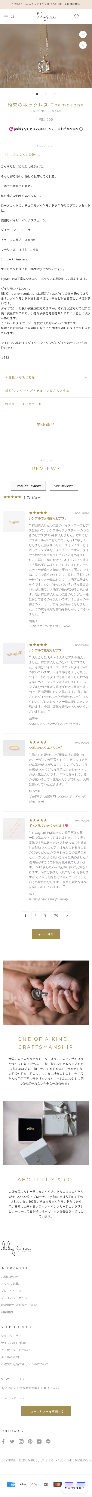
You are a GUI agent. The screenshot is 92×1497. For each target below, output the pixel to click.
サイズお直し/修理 (13, 1343)
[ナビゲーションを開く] (6, 16)
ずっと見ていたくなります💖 (48, 825)
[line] (48, 1441)
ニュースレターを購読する (46, 1411)
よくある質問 (10, 1357)
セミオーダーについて (16, 1350)
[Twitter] (12, 1441)
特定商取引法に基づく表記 (19, 1305)
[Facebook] (3, 1441)
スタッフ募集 (10, 1284)
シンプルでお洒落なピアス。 (48, 518)
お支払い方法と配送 (20, 377)
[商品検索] (13, 16)
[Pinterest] (30, 1441)
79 (56, 915)
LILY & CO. (46, 1460)
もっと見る (46, 934)
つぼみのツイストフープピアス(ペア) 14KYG (54, 723)
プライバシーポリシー (16, 1298)
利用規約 (7, 1312)
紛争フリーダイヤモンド (23, 404)
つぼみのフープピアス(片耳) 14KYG (49, 626)
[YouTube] (39, 1441)
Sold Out (46, 145)
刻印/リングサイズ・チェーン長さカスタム (37, 390)
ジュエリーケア (11, 1336)
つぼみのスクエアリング (45, 748)
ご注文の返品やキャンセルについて (25, 1364)
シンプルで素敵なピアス (45, 650)
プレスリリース (11, 1291)
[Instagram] (21, 1441)
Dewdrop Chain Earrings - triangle (49, 899)
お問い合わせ (10, 1277)
